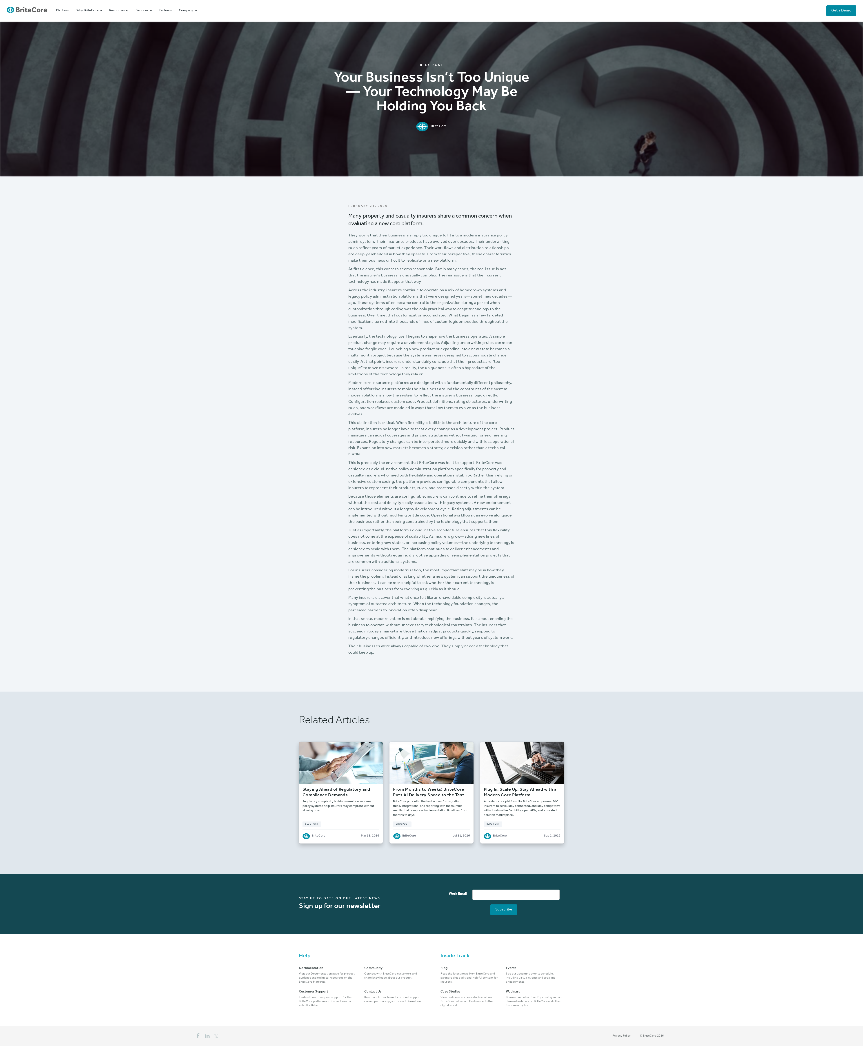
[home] (27, 11)
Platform (62, 10)
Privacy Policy (621, 1036)
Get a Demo (841, 11)
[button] (89, 11)
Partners (165, 10)
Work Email (458, 894)
